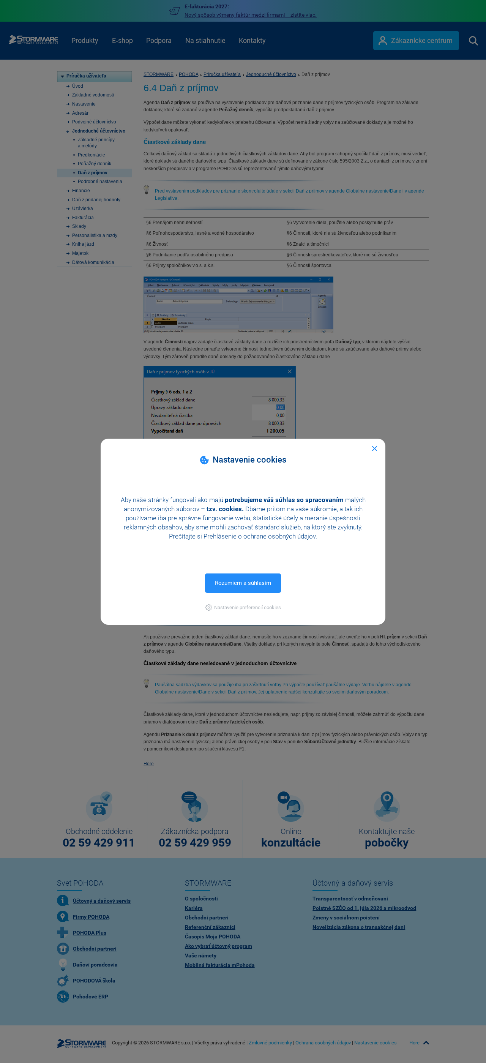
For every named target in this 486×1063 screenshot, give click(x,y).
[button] (243, 607)
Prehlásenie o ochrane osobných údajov (260, 536)
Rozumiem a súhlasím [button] (243, 583)
